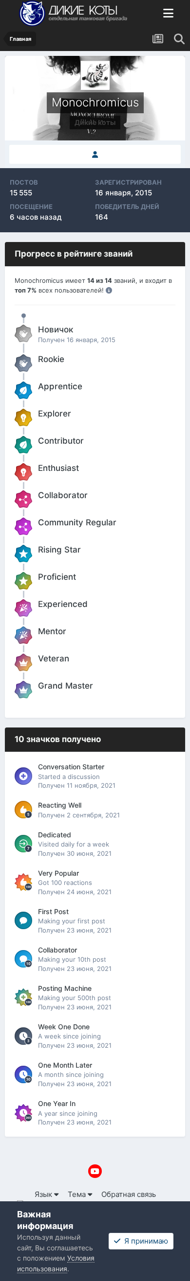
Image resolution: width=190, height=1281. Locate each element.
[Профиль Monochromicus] (95, 154)
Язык (44, 1194)
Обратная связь (128, 1194)
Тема (78, 1194)
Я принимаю (144, 1241)
